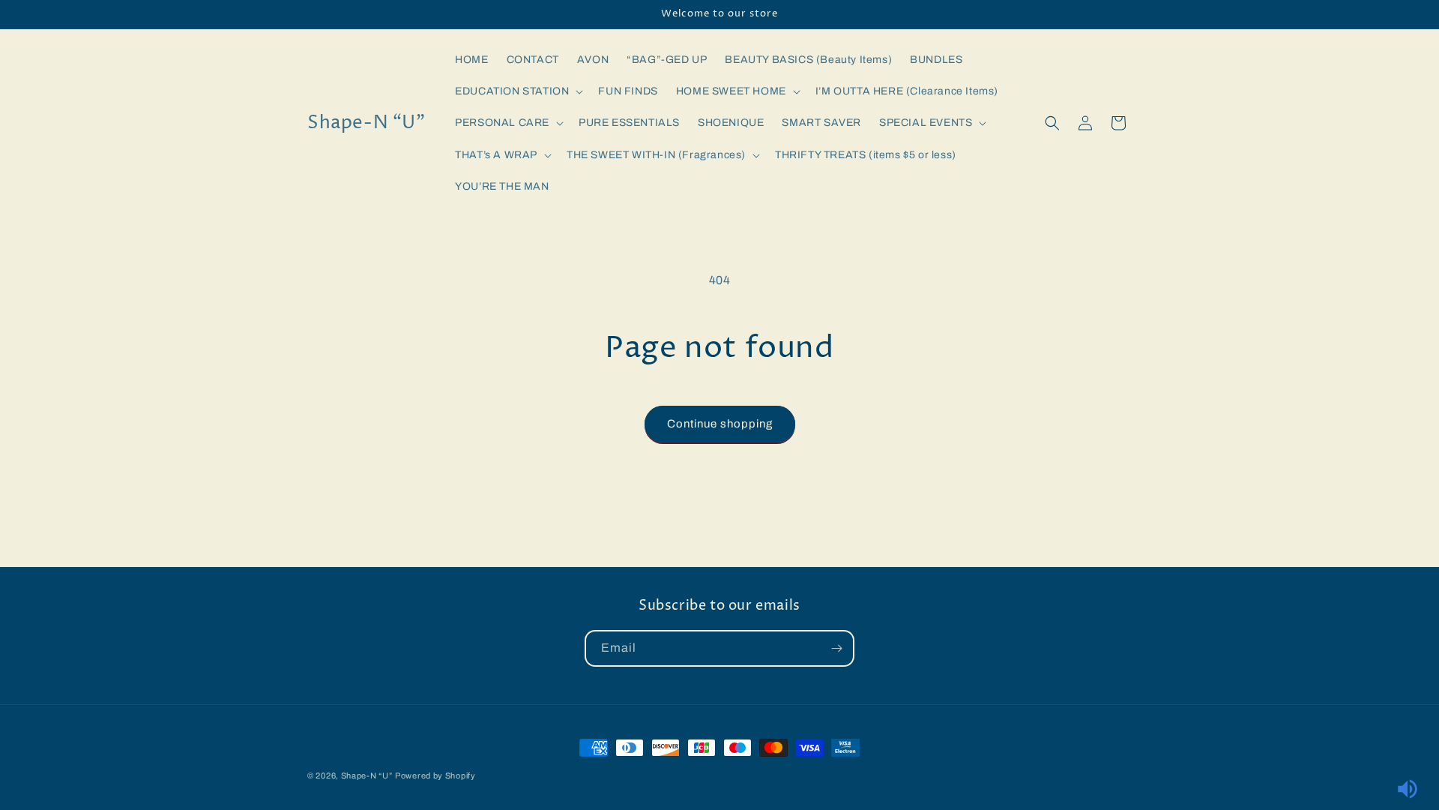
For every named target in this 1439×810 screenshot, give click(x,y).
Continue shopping (720, 424)
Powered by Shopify (435, 775)
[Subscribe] (836, 648)
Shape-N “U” (367, 775)
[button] (517, 91)
